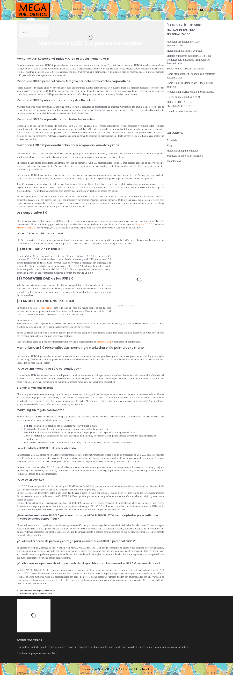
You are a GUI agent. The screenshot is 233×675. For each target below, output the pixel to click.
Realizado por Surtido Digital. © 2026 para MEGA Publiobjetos (117, 669)
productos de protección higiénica (184, 155)
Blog (169, 145)
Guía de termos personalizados (182, 111)
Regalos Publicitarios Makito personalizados (190, 91)
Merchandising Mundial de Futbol (184, 50)
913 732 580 (211, 10)
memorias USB (104, 341)
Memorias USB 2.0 (144, 224)
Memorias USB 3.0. (26, 227)
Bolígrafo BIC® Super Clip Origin (185, 68)
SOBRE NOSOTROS (29, 640)
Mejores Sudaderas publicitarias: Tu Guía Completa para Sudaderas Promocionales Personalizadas (188, 59)
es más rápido (46, 308)
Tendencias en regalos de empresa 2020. (36, 593)
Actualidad (172, 140)
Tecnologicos (173, 161)
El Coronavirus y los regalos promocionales (37, 590)
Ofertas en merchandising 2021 (183, 97)
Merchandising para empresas (182, 150)
